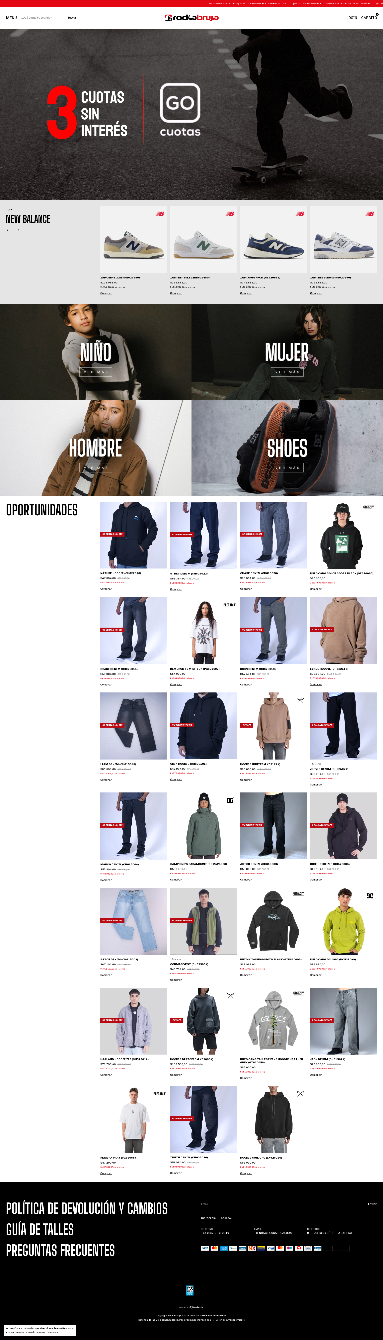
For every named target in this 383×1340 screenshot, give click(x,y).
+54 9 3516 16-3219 (215, 1233)
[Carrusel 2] (287, 352)
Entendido (52, 1332)
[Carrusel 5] (191, 114)
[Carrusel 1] (96, 352)
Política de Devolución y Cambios (87, 1208)
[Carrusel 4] (287, 448)
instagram (208, 1218)
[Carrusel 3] (96, 448)
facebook (225, 1218)
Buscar (71, 17)
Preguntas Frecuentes (60, 1250)
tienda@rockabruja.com (273, 1233)
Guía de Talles (40, 1229)
